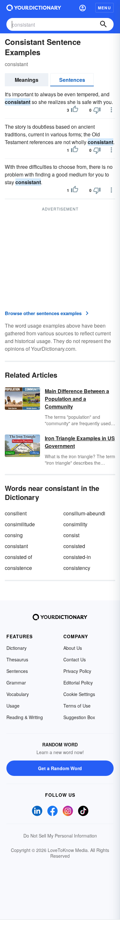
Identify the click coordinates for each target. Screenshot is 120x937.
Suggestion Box (79, 717)
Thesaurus (17, 659)
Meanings (26, 79)
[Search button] (103, 24)
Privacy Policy (77, 671)
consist (71, 535)
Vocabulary (17, 694)
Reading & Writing (24, 717)
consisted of (18, 557)
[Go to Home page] (33, 8)
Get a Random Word (60, 768)
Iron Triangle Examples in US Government (80, 442)
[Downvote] (97, 110)
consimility (75, 524)
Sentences (72, 79)
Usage (13, 705)
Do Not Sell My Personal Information (60, 835)
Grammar (16, 682)
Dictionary (16, 648)
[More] (111, 110)
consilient (16, 513)
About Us (72, 648)
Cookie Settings (79, 694)
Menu (104, 8)
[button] (82, 7)
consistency (76, 568)
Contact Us (74, 659)
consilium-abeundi (84, 513)
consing (14, 535)
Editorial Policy (78, 682)
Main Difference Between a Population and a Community (77, 398)
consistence (18, 568)
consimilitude (20, 524)
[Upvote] (74, 110)
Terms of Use (77, 705)
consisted (74, 546)
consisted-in (77, 557)
